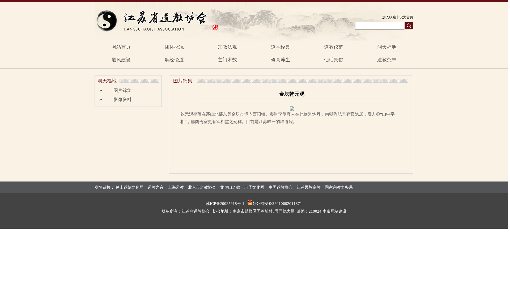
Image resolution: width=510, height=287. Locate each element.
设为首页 (406, 17)
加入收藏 (389, 17)
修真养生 (280, 59)
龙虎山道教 (230, 187)
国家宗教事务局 (339, 187)
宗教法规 (227, 47)
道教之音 (156, 187)
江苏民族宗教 (309, 187)
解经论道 (174, 59)
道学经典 (280, 47)
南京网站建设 (334, 211)
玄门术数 (227, 59)
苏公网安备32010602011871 (277, 203)
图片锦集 (122, 90)
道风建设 (121, 59)
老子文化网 (254, 187)
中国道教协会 (280, 187)
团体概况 (174, 47)
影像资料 (122, 99)
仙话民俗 (333, 59)
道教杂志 (386, 59)
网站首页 (121, 47)
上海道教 (176, 187)
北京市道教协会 (202, 187)
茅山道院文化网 (129, 187)
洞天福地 (386, 47)
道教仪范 (333, 47)
